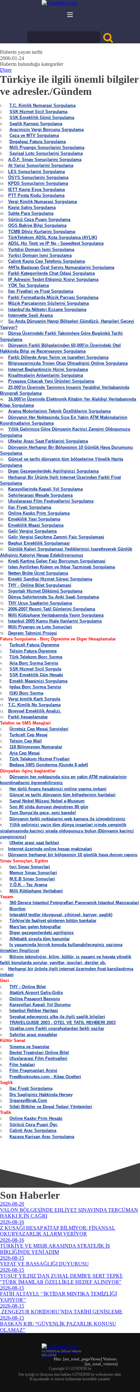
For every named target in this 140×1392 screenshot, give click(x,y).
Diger (6, 70)
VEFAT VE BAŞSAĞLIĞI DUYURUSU (44, 1264)
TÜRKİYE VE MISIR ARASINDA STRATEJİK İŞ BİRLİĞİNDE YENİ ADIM (55, 1248)
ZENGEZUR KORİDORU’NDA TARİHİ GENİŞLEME (61, 1311)
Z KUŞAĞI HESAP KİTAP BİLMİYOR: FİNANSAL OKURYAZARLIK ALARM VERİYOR (57, 1231)
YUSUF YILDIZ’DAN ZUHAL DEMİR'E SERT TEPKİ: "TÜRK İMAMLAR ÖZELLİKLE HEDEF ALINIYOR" (61, 1278)
